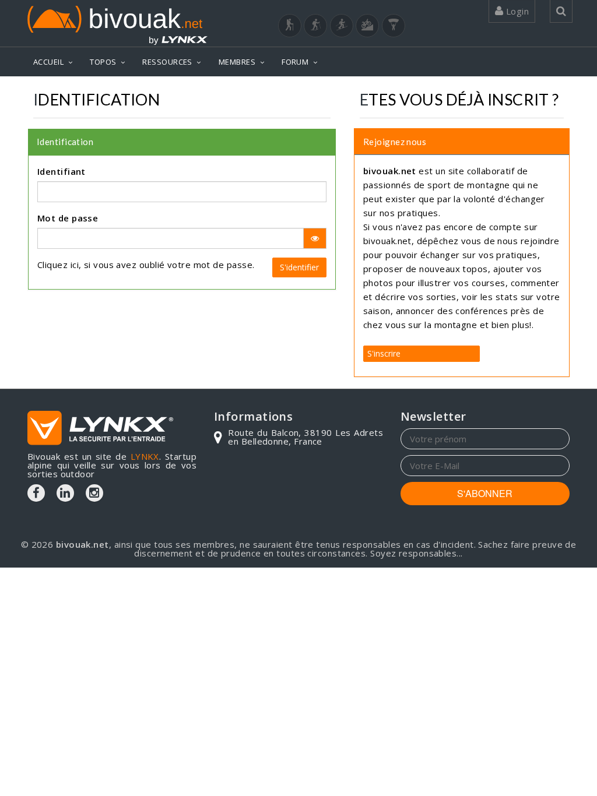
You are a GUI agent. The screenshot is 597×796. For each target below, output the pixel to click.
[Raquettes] (315, 25)
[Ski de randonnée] (341, 25)
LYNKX (145, 456)
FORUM (295, 62)
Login (516, 11)
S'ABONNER (484, 493)
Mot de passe (67, 218)
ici (75, 264)
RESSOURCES (167, 62)
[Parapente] (393, 25)
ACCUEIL (48, 62)
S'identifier (299, 267)
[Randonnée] (289, 25)
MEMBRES (237, 62)
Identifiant (61, 171)
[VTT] (367, 25)
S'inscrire (384, 353)
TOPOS (103, 62)
